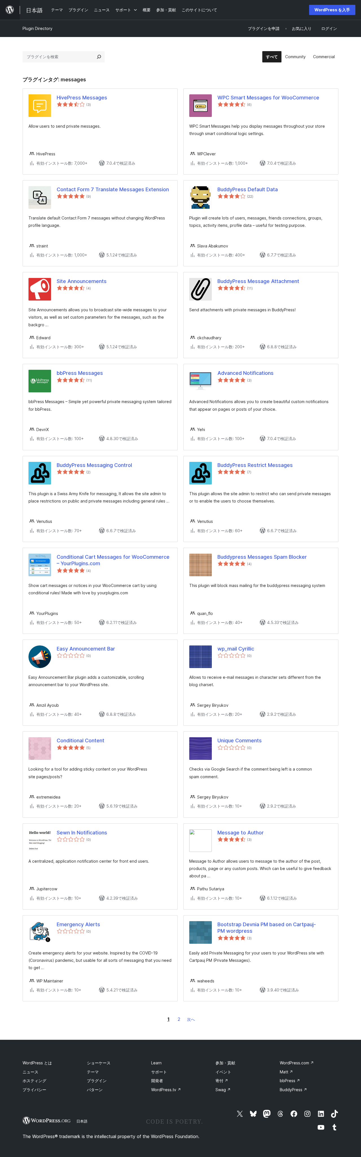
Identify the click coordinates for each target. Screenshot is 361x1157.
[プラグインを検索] (99, 56)
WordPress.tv (166, 1089)
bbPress (290, 1080)
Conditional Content (80, 740)
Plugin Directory (37, 28)
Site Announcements (82, 281)
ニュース (30, 1071)
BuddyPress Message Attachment (258, 281)
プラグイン (97, 1080)
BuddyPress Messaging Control (94, 465)
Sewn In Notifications (82, 833)
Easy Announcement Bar (86, 649)
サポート (159, 1071)
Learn (156, 1062)
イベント (223, 1071)
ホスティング (34, 1080)
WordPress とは (37, 1062)
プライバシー (34, 1089)
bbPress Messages (80, 373)
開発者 (157, 1080)
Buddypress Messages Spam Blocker (262, 557)
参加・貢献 (225, 1062)
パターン (95, 1089)
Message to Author (240, 833)
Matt (286, 1071)
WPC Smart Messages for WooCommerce (268, 98)
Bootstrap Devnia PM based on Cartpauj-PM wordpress (266, 927)
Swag (223, 1089)
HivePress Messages (82, 98)
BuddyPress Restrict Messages (255, 465)
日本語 (81, 1121)
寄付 (221, 1080)
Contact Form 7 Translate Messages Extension (113, 189)
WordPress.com (297, 1062)
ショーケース (99, 1062)
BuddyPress (293, 1089)
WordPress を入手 (332, 9)
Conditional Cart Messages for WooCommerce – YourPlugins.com (113, 560)
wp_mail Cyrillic (235, 649)
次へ (191, 1019)
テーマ (93, 1071)
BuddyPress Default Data (247, 189)
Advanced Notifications (245, 373)
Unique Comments (239, 740)
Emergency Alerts (78, 924)
